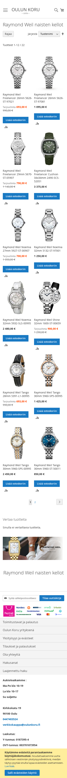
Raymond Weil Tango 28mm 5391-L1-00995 (16, 394)
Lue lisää (9, 766)
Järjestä (32, 34)
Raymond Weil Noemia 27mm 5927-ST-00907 (17, 248)
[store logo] (25, 11)
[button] (6, 126)
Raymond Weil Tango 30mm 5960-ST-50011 (47, 466)
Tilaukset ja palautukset (19, 646)
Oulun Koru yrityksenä (18, 630)
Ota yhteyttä (11, 654)
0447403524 (10, 719)
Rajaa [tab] (8, 34)
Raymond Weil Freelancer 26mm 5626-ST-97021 (17, 98)
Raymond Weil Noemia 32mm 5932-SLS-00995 (17, 321)
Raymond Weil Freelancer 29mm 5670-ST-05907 (17, 174)
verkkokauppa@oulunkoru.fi (21, 724)
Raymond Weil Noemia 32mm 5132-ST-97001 (48, 248)
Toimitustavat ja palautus (20, 622)
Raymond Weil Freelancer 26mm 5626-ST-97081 (48, 98)
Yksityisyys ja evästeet (18, 638)
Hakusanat (10, 663)
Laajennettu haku (15, 671)
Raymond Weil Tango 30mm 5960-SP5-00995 (48, 394)
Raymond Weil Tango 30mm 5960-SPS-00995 (17, 466)
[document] (34, 763)
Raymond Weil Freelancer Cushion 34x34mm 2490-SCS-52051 (46, 176)
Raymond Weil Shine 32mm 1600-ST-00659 (47, 321)
